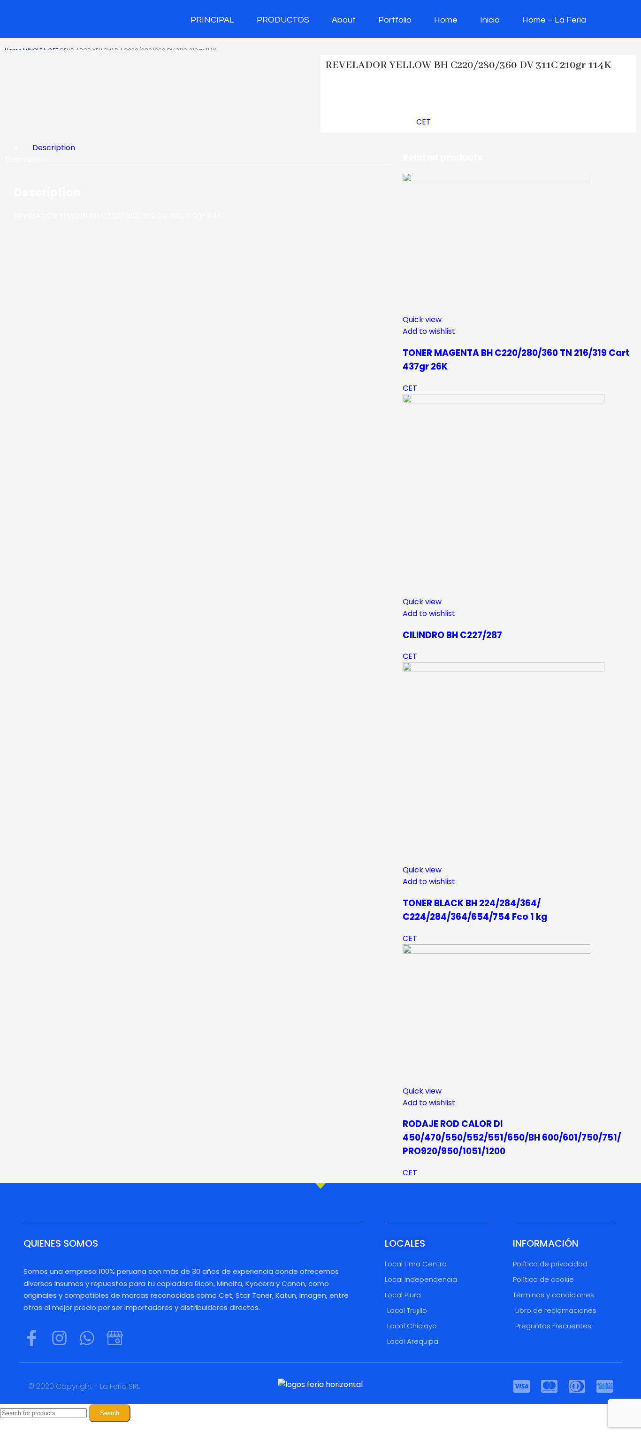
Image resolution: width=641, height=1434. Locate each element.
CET (423, 121)
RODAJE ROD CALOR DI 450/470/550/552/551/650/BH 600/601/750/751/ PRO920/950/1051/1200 (512, 1137)
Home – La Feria (554, 19)
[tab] (208, 148)
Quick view (422, 319)
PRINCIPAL (212, 19)
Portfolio (395, 19)
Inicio (490, 19)
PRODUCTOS (283, 19)
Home (446, 19)
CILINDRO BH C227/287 (452, 635)
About (344, 19)
